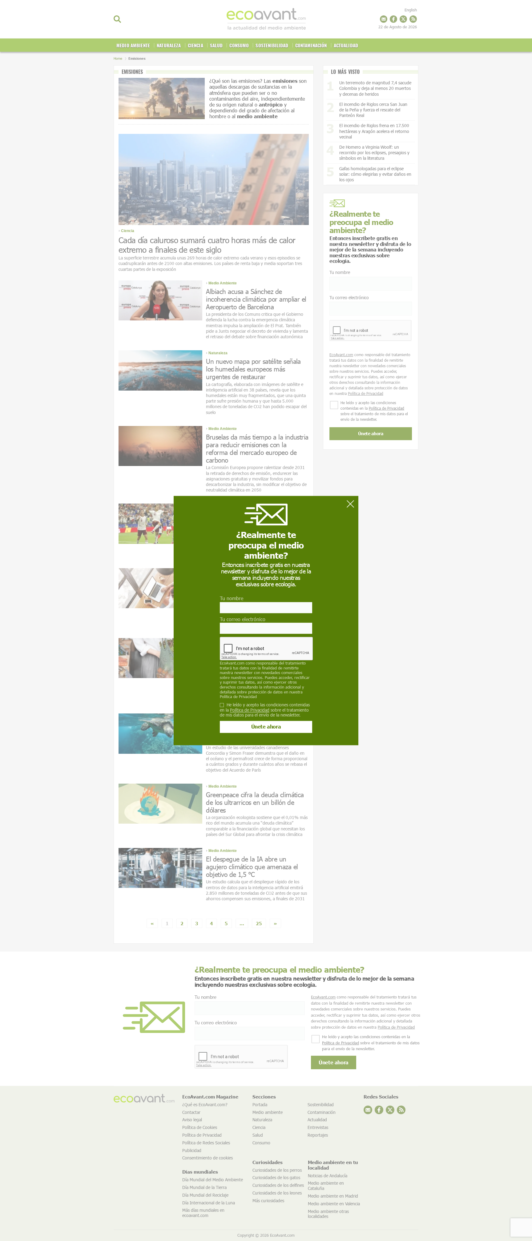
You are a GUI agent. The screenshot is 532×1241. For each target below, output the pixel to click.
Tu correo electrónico (242, 619)
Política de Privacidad (238, 696)
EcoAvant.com (232, 663)
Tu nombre (231, 598)
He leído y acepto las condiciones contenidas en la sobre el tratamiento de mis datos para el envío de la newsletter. (265, 710)
